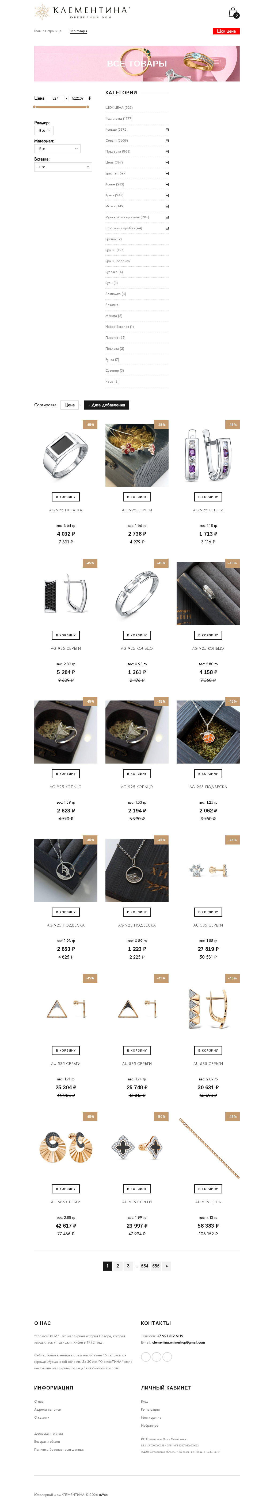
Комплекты (113, 118)
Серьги (111, 140)
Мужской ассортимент (122, 217)
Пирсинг (111, 337)
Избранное (150, 1425)
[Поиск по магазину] (206, 12)
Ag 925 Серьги (137, 510)
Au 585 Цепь (208, 1202)
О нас (39, 1401)
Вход (144, 1401)
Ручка (109, 359)
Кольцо (111, 129)
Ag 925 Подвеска (208, 786)
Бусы (109, 282)
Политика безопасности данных (58, 1449)
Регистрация (150, 1409)
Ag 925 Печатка (65, 510)
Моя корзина (151, 1417)
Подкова (112, 348)
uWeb (103, 1494)
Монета (111, 315)
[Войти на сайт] (213, 12)
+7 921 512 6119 (170, 1335)
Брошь (110, 249)
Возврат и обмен (47, 1441)
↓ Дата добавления (103, 405)
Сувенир (112, 370)
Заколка (111, 304)
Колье (110, 184)
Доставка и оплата (48, 1433)
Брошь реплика (117, 260)
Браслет (111, 173)
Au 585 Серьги (208, 925)
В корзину (66, 497)
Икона (110, 206)
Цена (69, 405)
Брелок (110, 239)
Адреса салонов (47, 1409)
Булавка (111, 271)
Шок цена (226, 31)
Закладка (113, 293)
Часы (109, 381)
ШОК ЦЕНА (114, 107)
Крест (109, 195)
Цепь (109, 162)
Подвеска (113, 151)
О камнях (41, 1417)
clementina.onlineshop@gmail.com (178, 1342)
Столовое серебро (120, 228)
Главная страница (47, 30)
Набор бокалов (117, 326)
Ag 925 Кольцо (137, 648)
